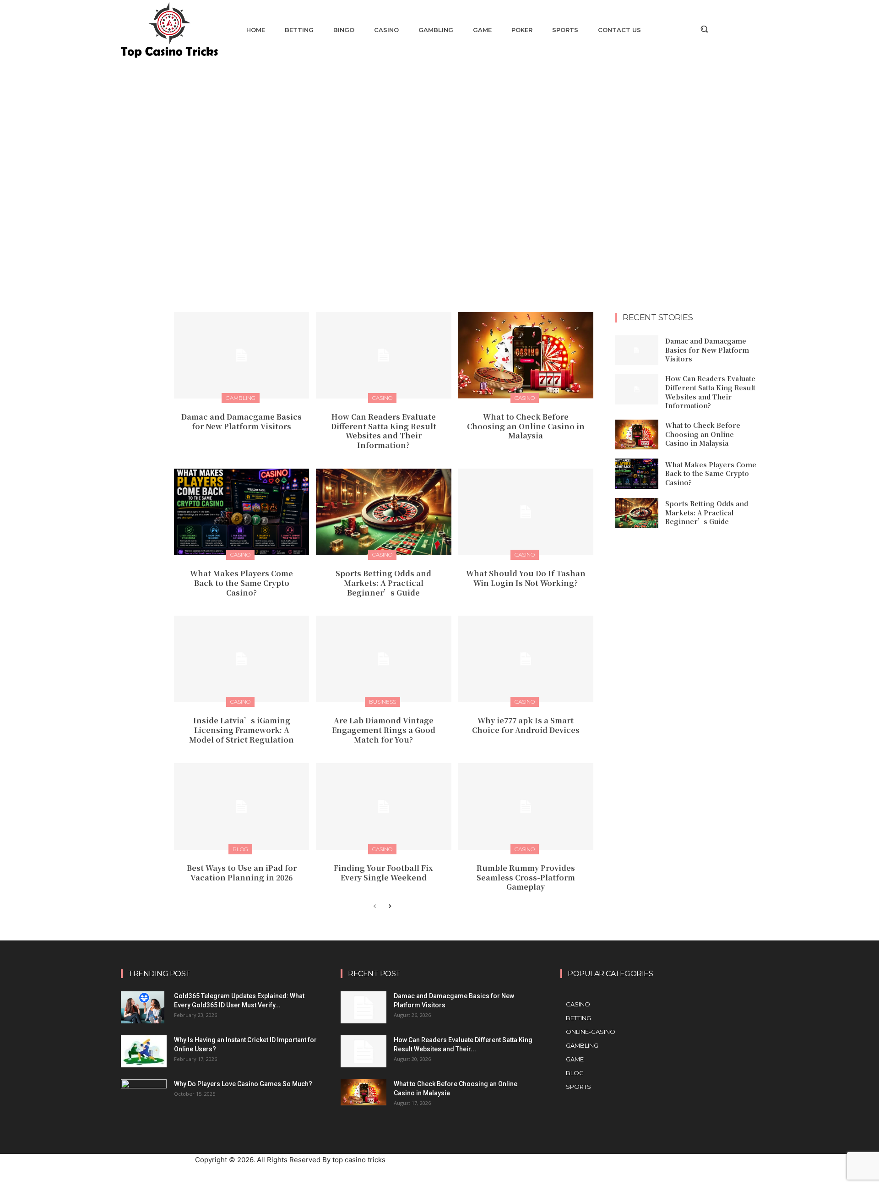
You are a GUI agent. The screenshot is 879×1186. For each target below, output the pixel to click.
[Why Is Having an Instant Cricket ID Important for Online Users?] (144, 1051)
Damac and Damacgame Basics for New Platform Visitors (241, 421)
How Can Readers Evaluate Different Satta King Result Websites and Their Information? (383, 430)
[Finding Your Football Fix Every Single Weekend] (383, 806)
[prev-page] (374, 907)
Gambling (240, 397)
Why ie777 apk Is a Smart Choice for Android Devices (526, 725)
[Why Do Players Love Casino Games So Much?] (144, 1093)
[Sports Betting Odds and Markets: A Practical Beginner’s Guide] (383, 512)
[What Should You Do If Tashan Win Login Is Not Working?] (525, 512)
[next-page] (389, 907)
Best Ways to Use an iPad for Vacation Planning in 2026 (242, 873)
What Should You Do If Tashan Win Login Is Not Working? (526, 578)
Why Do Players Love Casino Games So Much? (243, 1084)
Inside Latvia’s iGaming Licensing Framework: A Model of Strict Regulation (241, 730)
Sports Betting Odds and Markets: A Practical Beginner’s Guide (383, 583)
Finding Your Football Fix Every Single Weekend (383, 873)
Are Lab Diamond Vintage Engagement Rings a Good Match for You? (383, 730)
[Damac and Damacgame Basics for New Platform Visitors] (241, 355)
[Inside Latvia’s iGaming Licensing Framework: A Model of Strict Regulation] (241, 659)
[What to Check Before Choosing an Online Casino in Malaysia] (525, 355)
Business (382, 701)
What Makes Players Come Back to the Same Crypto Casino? (241, 583)
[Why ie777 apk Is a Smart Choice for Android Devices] (525, 659)
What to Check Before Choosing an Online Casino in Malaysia (526, 426)
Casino (382, 397)
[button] (704, 29)
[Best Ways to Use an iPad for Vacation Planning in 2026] (241, 806)
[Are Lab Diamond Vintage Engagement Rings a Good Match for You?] (383, 659)
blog (240, 849)
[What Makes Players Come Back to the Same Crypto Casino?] (241, 512)
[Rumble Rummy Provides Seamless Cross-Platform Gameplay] (525, 806)
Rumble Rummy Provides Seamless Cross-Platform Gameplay (526, 877)
